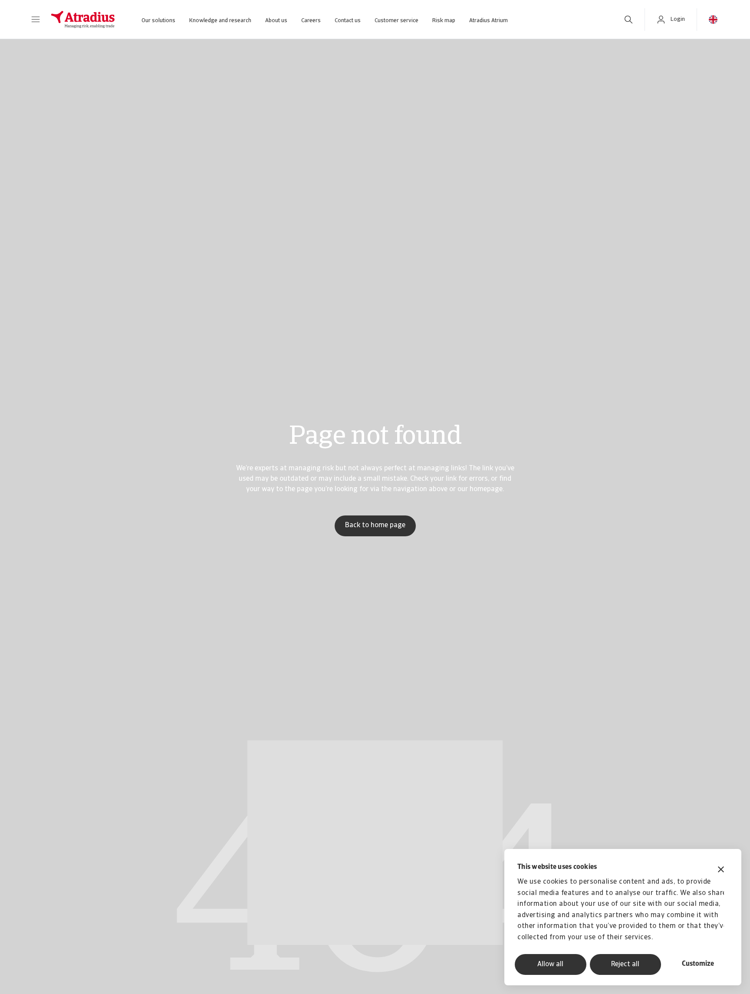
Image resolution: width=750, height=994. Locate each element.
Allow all (550, 964)
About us (276, 20)
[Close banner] (721, 870)
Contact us (348, 20)
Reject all (625, 964)
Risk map (443, 20)
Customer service (396, 20)
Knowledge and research (220, 20)
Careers (311, 20)
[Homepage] (82, 19)
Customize (698, 964)
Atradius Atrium (488, 20)
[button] (35, 19)
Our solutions (158, 20)
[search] (628, 20)
